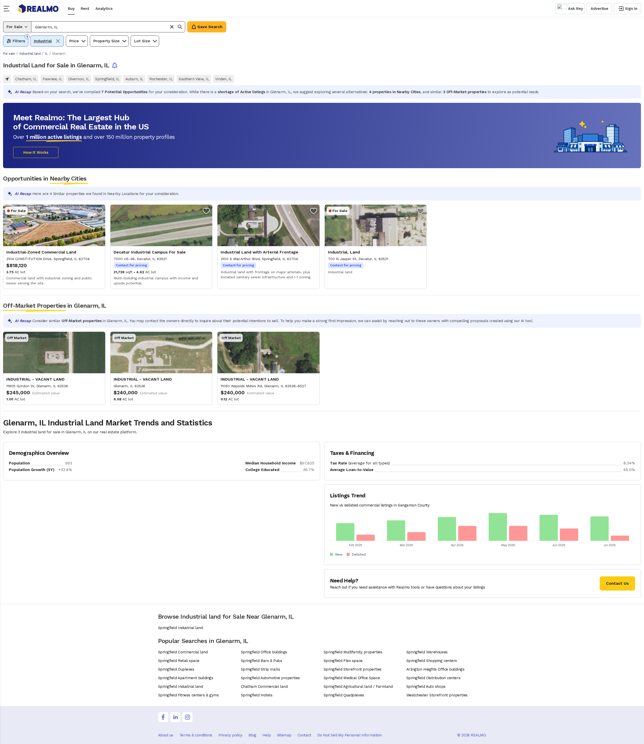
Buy (71, 8)
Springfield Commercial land (183, 652)
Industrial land (29, 53)
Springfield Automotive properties (270, 678)
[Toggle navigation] (8, 9)
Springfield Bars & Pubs (261, 660)
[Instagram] (187, 717)
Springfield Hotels (257, 695)
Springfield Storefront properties (353, 669)
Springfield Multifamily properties (353, 652)
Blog (252, 735)
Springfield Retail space (178, 660)
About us (165, 735)
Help (266, 735)
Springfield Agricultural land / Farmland (358, 686)
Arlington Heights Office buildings (435, 669)
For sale (9, 53)
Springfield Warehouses (427, 652)
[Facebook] (163, 717)
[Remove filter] (58, 41)
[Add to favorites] (99, 211)
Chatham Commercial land (264, 686)
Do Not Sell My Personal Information (349, 735)
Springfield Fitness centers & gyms (188, 695)
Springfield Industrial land (180, 627)
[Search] (180, 27)
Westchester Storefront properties (437, 695)
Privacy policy (230, 735)
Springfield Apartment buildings (185, 678)
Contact (304, 735)
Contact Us (617, 583)
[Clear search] (172, 27)
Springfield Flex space (343, 660)
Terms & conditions (195, 735)
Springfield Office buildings (264, 652)
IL (46, 53)
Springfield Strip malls (260, 669)
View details (54, 247)
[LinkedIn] (175, 717)
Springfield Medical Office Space (352, 678)
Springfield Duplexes (176, 669)
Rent (85, 8)
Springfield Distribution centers (433, 678)
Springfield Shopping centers (431, 660)
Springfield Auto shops (426, 686)
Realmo (38, 8)
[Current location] (7, 79)
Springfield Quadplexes (344, 695)
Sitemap (284, 735)
